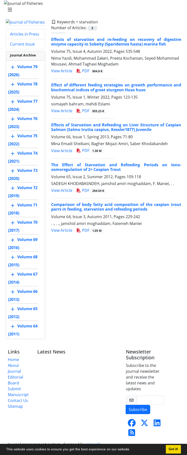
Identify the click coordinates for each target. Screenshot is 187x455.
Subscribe (138, 409)
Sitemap (15, 406)
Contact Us (18, 400)
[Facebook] (132, 424)
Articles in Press (24, 34)
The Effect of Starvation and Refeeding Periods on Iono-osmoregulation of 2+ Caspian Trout (116, 167)
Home (13, 359)
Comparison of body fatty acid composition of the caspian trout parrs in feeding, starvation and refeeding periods (116, 207)
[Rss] (132, 434)
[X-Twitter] (144, 424)
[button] (132, 450)
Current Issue (22, 44)
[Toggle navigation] (92, 9)
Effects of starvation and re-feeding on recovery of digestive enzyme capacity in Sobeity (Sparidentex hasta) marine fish (116, 42)
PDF (92, 71)
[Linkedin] (157, 424)
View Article (61, 71)
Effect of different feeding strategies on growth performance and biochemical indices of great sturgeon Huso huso (116, 87)
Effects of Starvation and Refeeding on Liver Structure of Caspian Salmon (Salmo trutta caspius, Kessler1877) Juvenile (116, 127)
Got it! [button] (173, 449)
